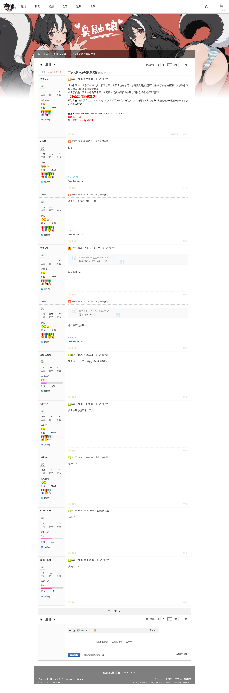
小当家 (43, 141)
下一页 (184, 65)
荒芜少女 (44, 79)
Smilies (95, 630)
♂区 (64, 54)
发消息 (47, 119)
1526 (59, 367)
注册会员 (45, 532)
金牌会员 (45, 376)
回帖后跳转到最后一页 (94, 655)
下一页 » (114, 611)
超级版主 (45, 100)
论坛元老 (45, 425)
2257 (51, 154)
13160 (53, 170)
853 (43, 417)
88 (51, 367)
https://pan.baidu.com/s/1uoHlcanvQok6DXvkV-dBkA (100, 113)
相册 (51, 6)
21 (43, 92)
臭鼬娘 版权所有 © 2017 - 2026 (119, 672)
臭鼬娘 (38, 54)
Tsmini (79, 679)
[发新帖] (48, 64)
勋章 (65, 6)
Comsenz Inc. (55, 683)
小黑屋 (178, 679)
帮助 (37, 6)
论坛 (23, 6)
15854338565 (45, 355)
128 (43, 154)
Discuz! (54, 679)
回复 (74, 134)
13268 (53, 108)
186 (51, 92)
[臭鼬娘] (9, 11)
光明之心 (44, 404)
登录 (120, 642)
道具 (78, 6)
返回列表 (150, 65)
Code (91, 630)
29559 (53, 433)
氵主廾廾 (128, 642)
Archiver (159, 679)
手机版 (169, 679)
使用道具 (174, 134)
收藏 (92, 6)
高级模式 (154, 630)
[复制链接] (103, 72)
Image (78, 630)
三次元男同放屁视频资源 (82, 54)
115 (59, 523)
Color (74, 630)
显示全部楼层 (102, 79)
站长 (43, 162)
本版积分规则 (182, 654)
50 (51, 523)
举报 (185, 134)
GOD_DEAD (46, 511)
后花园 (55, 54)
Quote (86, 630)
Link (82, 630)
